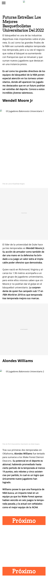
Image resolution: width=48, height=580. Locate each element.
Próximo (24, 520)
